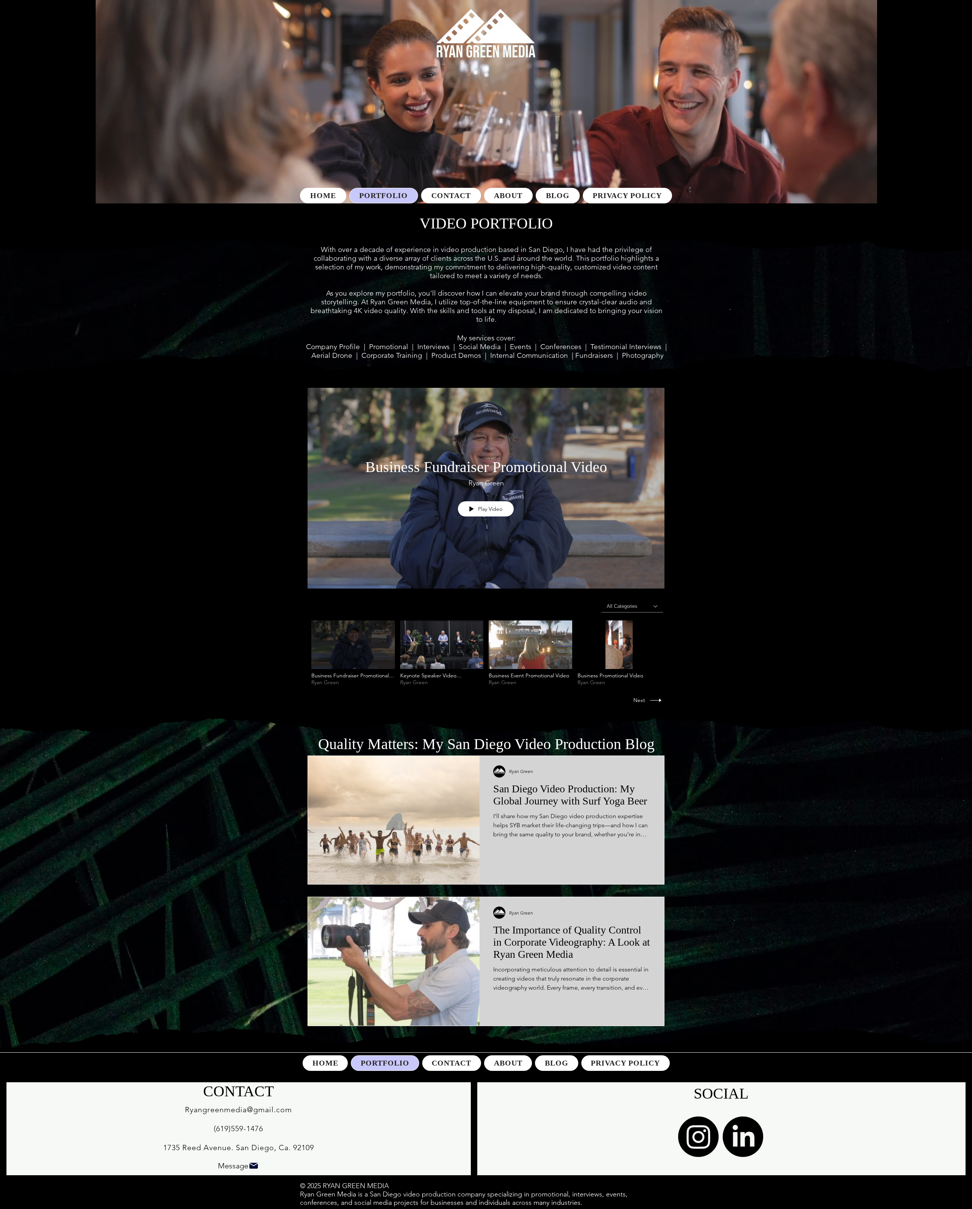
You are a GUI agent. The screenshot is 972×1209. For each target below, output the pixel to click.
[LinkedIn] (743, 1136)
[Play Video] (353, 653)
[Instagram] (698, 1136)
